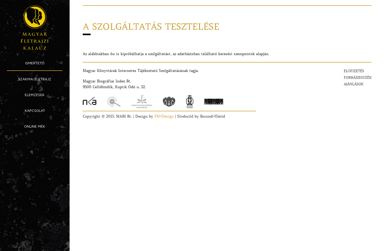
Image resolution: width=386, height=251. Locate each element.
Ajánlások (353, 84)
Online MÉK (34, 126)
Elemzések (35, 94)
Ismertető (34, 63)
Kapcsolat (35, 110)
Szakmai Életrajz (34, 79)
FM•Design (164, 116)
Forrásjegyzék (358, 77)
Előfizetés (354, 71)
